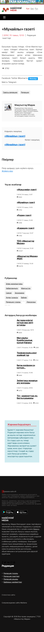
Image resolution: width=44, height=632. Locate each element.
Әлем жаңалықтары (14, 284)
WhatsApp (33, 79)
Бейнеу (24, 297)
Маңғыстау (26, 288)
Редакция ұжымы (11, 579)
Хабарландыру (12, 288)
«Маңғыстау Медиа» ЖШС (27, 257)
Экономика (19, 293)
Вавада (36, 529)
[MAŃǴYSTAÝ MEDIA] (6, 9)
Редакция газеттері (11, 576)
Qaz (32, 8)
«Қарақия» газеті (25, 228)
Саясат (9, 293)
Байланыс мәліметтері (13, 582)
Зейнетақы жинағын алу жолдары (27, 381)
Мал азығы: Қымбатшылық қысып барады (25, 340)
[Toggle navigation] (4, 17)
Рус (36, 8)
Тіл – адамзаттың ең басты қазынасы (27, 397)
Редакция (25, 92)
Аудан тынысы (12, 297)
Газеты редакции (10, 92)
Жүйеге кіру (7, 171)
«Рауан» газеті (24, 215)
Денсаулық (31, 302)
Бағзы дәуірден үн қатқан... (26, 366)
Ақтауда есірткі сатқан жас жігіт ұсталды (25, 322)
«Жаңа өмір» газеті (26, 189)
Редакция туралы (13, 302)
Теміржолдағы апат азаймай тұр (27, 354)
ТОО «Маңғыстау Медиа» (25, 242)
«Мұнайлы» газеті (14, 136)
